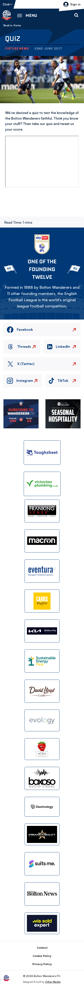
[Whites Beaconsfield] (42, 749)
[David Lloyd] (42, 691)
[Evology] (42, 720)
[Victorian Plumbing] (42, 484)
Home (17, 25)
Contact (42, 947)
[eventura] (42, 570)
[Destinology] (42, 807)
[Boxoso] (42, 778)
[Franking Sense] (42, 511)
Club (6, 4)
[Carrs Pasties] (42, 601)
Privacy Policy (42, 964)
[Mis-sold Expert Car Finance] (42, 923)
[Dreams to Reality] (42, 834)
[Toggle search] (76, 15)
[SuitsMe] (42, 864)
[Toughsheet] (42, 452)
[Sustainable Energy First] (42, 660)
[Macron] (42, 540)
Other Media (53, 981)
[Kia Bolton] (42, 631)
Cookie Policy (42, 956)
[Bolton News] (42, 893)
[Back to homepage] (6, 15)
